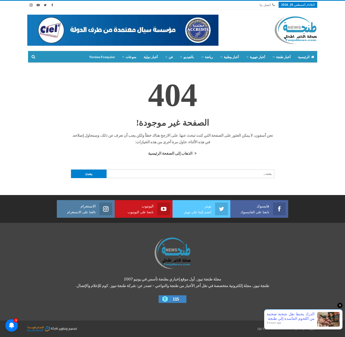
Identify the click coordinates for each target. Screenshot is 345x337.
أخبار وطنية (231, 57)
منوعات (131, 57)
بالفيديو (189, 57)
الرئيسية (304, 57)
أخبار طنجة (283, 57)
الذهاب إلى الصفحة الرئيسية (170, 153)
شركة (54, 328)
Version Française (102, 57)
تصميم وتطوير (68, 328)
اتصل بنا (265, 5)
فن (171, 57)
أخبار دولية (151, 57)
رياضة (209, 57)
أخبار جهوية (257, 57)
